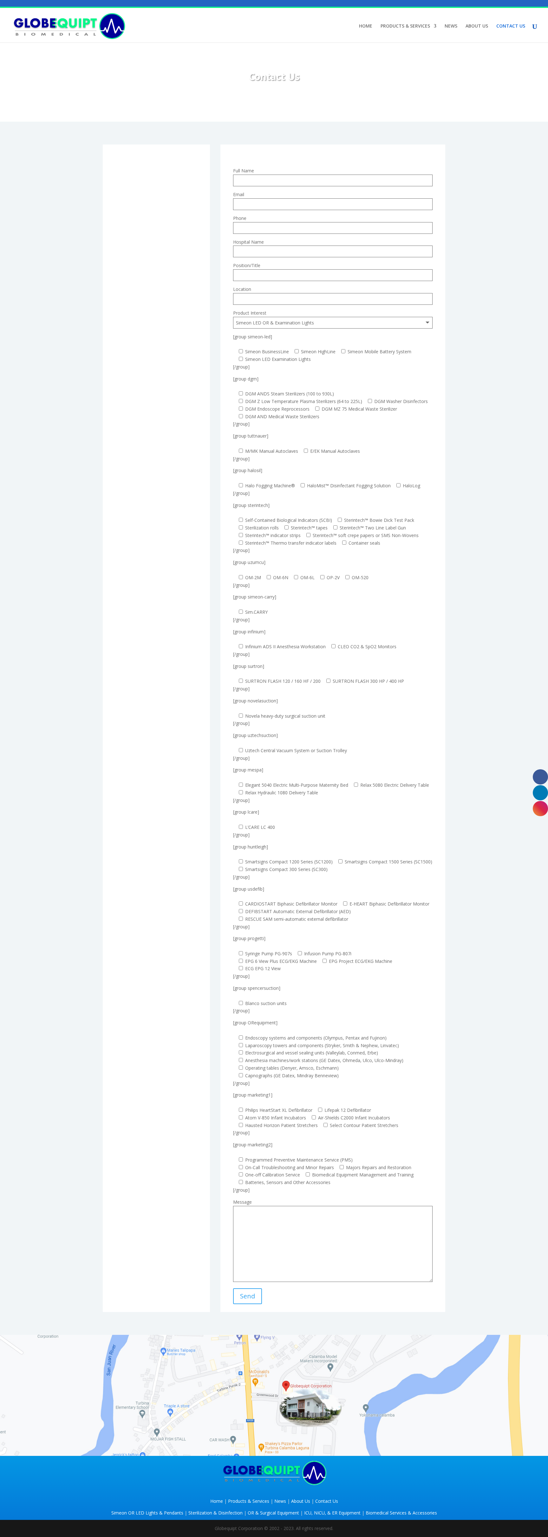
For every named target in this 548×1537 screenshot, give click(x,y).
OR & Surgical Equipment (273, 1513)
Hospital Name (248, 242)
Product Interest (249, 313)
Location (242, 289)
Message (242, 1202)
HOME (365, 26)
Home (216, 1501)
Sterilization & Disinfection (215, 1513)
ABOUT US (477, 26)
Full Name (243, 171)
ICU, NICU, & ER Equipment (332, 1513)
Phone (239, 218)
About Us (300, 1501)
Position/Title (246, 265)
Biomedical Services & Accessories (401, 1513)
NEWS (451, 26)
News (280, 1501)
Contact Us (326, 1501)
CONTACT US (510, 26)
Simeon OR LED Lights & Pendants (147, 1513)
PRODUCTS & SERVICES (405, 26)
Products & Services (248, 1501)
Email (238, 194)
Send (247, 1296)
